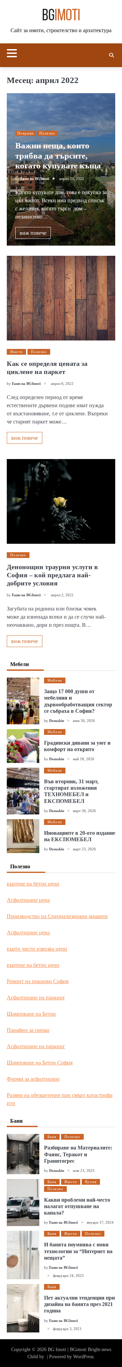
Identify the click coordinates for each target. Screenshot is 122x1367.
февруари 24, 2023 (68, 1275)
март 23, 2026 (84, 849)
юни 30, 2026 (84, 721)
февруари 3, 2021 (67, 1329)
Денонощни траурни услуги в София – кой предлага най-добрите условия (52, 575)
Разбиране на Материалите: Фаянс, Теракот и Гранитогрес (78, 1154)
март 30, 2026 (84, 811)
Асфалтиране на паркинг (36, 997)
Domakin (56, 721)
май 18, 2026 (83, 759)
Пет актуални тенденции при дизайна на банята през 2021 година (79, 1304)
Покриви (25, 133)
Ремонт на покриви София (37, 981)
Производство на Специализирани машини (57, 916)
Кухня (91, 1182)
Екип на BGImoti (34, 179)
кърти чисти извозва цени (37, 949)
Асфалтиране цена (28, 900)
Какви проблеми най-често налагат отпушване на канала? (77, 1206)
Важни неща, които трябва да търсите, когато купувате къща (58, 155)
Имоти (16, 352)
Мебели (54, 680)
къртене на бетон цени (33, 884)
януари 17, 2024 (100, 1222)
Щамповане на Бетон (31, 1014)
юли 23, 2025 (84, 1170)
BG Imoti (57, 1349)
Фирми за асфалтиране (33, 1079)
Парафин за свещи (28, 1030)
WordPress (83, 1356)
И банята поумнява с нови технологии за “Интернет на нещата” (78, 1251)
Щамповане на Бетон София (40, 1062)
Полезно (47, 133)
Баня (51, 1137)
